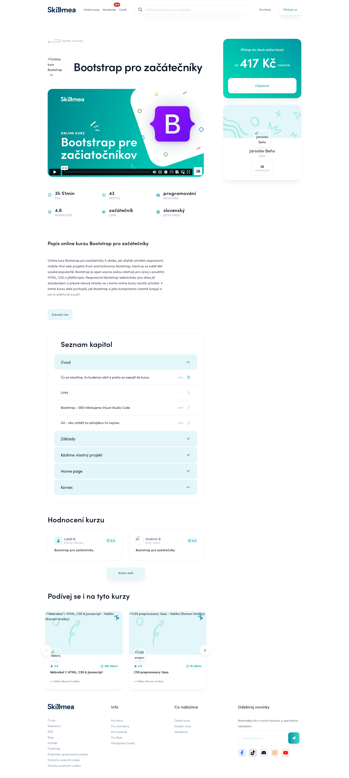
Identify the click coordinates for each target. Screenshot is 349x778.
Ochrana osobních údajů (64, 760)
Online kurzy (92, 10)
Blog (51, 737)
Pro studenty (119, 732)
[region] (125, 650)
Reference (54, 726)
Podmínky (54, 748)
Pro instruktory (120, 726)
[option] (84, 650)
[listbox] (125, 650)
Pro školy (116, 737)
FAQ (50, 732)
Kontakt (52, 743)
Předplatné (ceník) (123, 743)
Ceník (122, 10)
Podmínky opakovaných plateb (68, 754)
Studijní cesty (182, 726)
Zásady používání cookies (64, 765)
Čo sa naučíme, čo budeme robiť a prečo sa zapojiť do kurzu (105, 377)
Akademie (181, 732)
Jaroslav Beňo (262, 150)
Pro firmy (265, 10)
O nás (51, 720)
